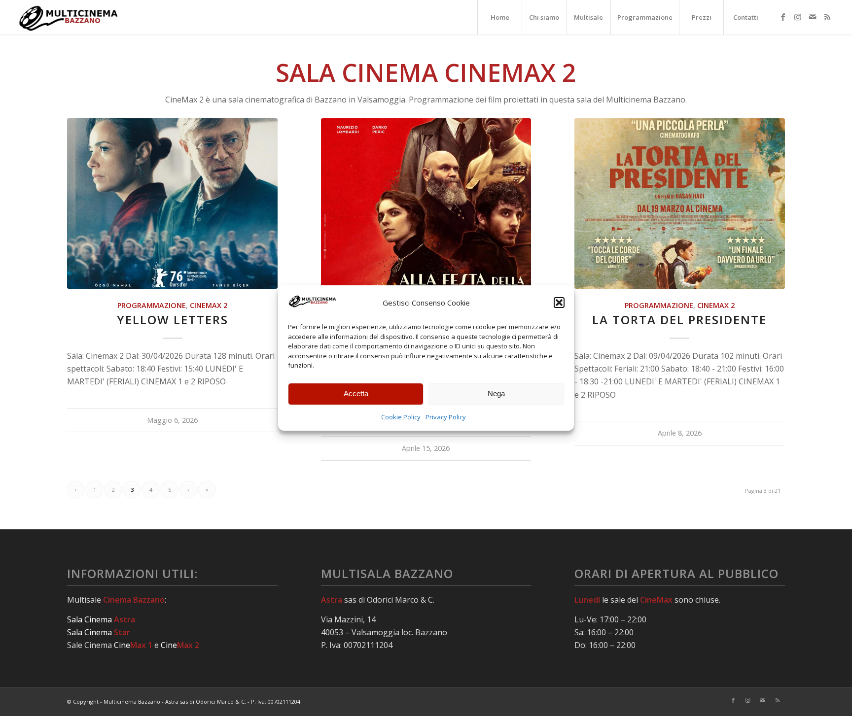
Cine (133, 645)
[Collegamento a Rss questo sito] (827, 16)
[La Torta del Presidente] (679, 203)
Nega (496, 393)
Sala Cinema (101, 619)
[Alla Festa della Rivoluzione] (426, 203)
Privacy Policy (446, 416)
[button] (559, 302)
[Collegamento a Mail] (812, 16)
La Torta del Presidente (679, 319)
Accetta (356, 393)
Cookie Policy (401, 416)
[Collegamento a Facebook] (783, 16)
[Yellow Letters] (172, 203)
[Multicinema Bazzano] (68, 17)
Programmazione (151, 305)
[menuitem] (499, 17)
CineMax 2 (208, 305)
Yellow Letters (172, 319)
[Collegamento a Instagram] (797, 16)
